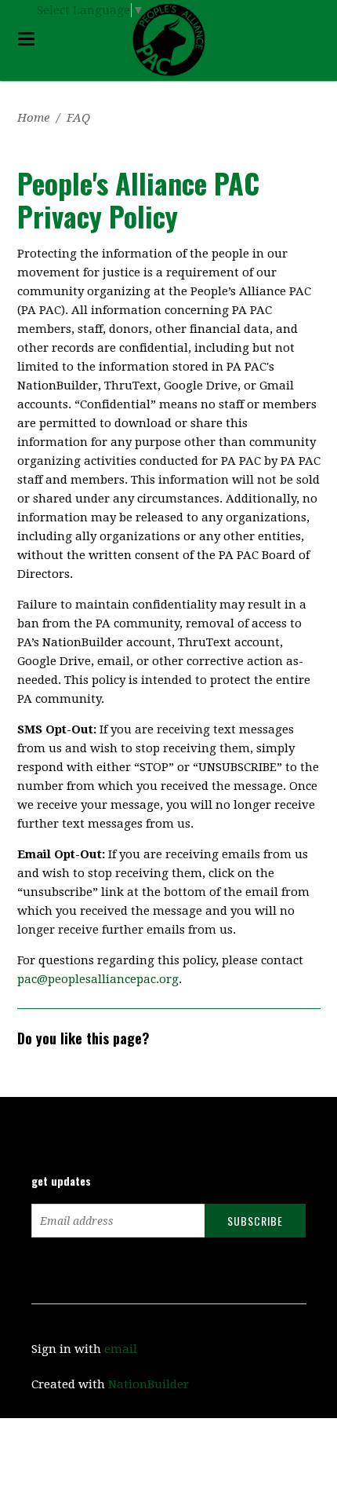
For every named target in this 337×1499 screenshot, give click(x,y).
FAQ (78, 118)
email (120, 1349)
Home (33, 118)
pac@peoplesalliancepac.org (98, 979)
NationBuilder (148, 1384)
